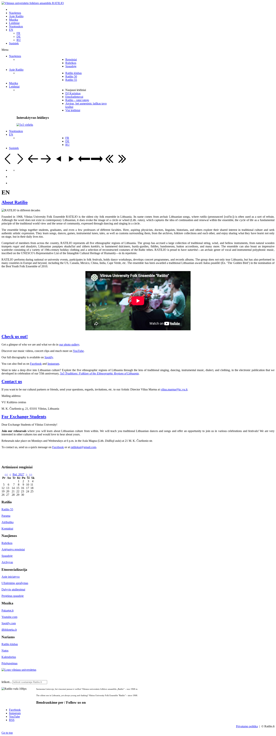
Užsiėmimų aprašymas (15, 583)
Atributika (8, 522)
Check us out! (15, 336)
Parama (6, 515)
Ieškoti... (7, 682)
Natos (5, 650)
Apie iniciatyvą (11, 576)
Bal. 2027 (18, 474)
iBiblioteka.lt (9, 629)
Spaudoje (7, 555)
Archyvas (7, 562)
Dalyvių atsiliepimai (13, 589)
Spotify (48, 357)
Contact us (12, 381)
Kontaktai (7, 528)
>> (30, 474)
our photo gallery (69, 344)
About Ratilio (15, 202)
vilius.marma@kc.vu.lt (174, 389)
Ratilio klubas (10, 644)
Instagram (53, 363)
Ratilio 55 (7, 509)
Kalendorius (9, 657)
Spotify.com (9, 623)
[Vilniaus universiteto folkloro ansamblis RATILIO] (33, 3)
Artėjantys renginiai (13, 549)
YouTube (78, 350)
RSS (11, 720)
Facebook (36, 363)
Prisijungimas (9, 663)
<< (6, 474)
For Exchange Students (24, 416)
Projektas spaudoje (13, 595)
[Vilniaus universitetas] (19, 669)
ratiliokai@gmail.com (83, 447)
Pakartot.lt (8, 610)
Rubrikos (7, 543)
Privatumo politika (247, 726)
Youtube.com (9, 617)
